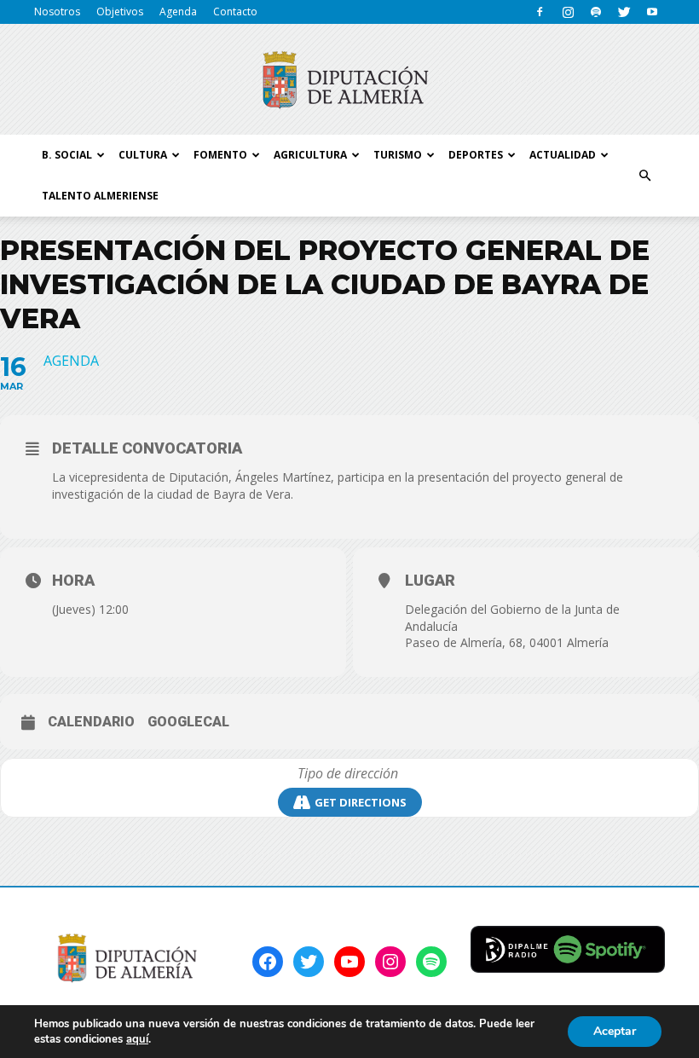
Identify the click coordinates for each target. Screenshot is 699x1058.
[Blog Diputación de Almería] (349, 80)
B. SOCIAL (67, 154)
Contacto (235, 11)
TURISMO (397, 154)
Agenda (178, 11)
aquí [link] (137, 1039)
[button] (644, 175)
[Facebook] (539, 12)
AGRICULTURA (310, 154)
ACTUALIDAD (562, 154)
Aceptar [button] (614, 1031)
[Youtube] (652, 12)
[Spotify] (596, 12)
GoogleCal (188, 722)
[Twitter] (624, 12)
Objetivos (119, 11)
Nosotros (57, 11)
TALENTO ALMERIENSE (100, 195)
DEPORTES (475, 154)
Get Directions (361, 802)
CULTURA (142, 154)
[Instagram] (568, 12)
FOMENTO (220, 154)
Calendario (91, 722)
